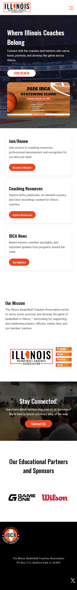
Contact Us (38, 423)
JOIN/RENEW (21, 73)
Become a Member (22, 167)
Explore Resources (22, 215)
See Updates (19, 262)
